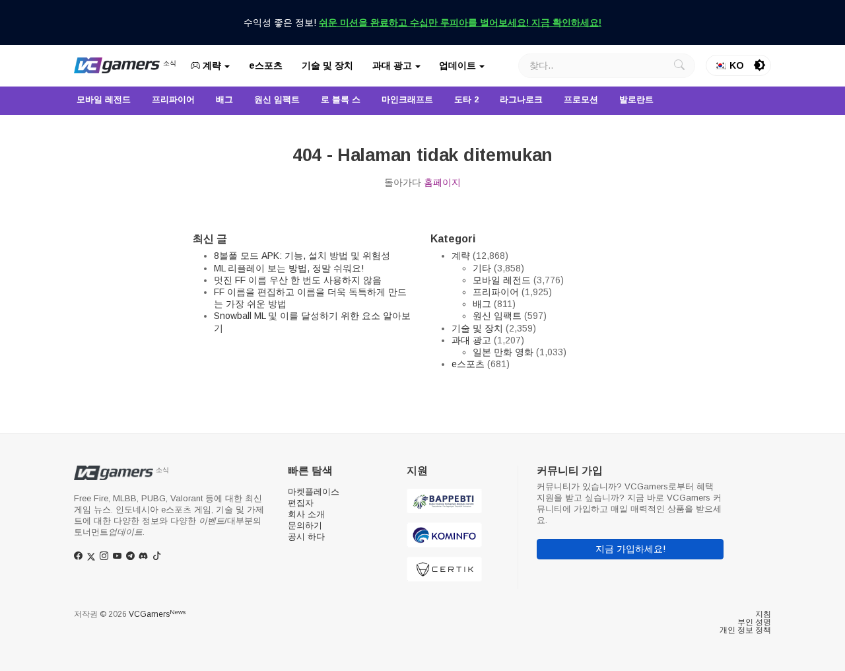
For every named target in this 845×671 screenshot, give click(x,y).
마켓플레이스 (313, 492)
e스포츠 (266, 65)
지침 (763, 614)
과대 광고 (392, 65)
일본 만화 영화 (503, 352)
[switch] (759, 65)
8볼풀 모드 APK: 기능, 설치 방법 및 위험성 (302, 255)
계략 (210, 65)
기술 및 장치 (327, 65)
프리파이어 (496, 292)
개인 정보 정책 (745, 630)
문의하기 (305, 525)
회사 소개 (306, 514)
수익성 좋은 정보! (422, 22)
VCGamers (157, 614)
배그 (482, 304)
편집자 (301, 503)
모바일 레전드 (502, 280)
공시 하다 (306, 537)
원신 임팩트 (497, 315)
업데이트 (457, 65)
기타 (482, 268)
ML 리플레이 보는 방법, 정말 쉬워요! (289, 268)
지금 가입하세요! (630, 549)
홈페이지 (442, 182)
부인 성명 (754, 622)
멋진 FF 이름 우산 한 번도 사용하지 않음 (298, 280)
